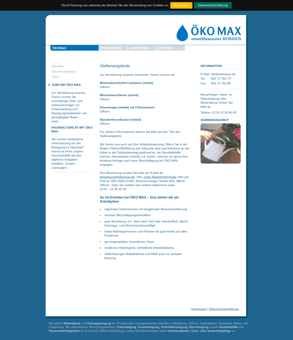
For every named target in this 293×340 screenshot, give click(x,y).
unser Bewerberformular (160, 177)
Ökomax (59, 48)
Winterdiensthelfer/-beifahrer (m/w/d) (126, 83)
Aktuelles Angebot (63, 71)
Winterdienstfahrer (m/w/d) (119, 95)
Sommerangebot (215, 120)
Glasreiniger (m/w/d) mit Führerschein (127, 107)
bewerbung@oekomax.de (117, 177)
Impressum (199, 309)
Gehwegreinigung (99, 323)
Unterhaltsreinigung (174, 327)
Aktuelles (57, 66)
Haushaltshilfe (228, 327)
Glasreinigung (126, 327)
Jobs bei (66, 85)
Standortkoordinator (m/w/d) (120, 119)
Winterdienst (71, 323)
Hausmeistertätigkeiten (64, 330)
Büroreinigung (198, 327)
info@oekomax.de (223, 74)
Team (55, 76)
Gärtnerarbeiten (179, 330)
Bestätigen (181, 5)
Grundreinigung (148, 327)
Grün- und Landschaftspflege (211, 330)
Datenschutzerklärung (213, 5)
